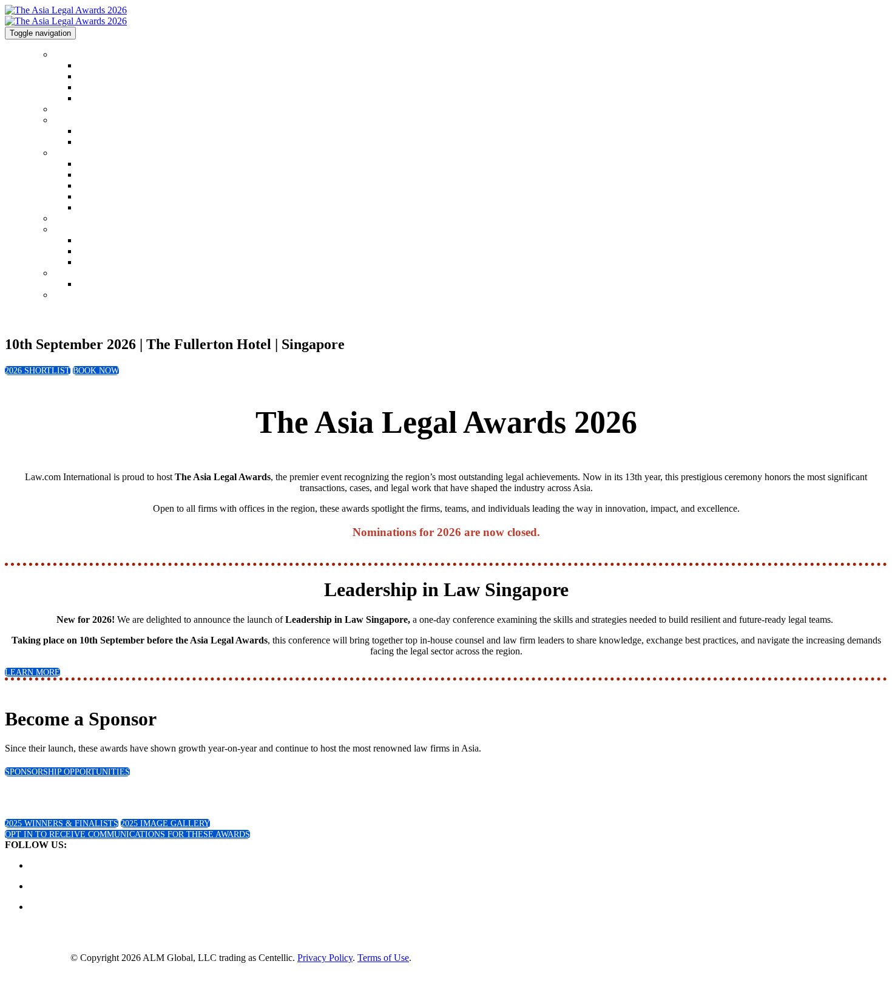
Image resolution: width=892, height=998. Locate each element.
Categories (71, 153)
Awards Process (104, 207)
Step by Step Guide (111, 197)
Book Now (71, 295)
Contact (91, 87)
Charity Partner (104, 262)
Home (63, 54)
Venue (63, 218)
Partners (92, 251)
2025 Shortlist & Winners (97, 120)
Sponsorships (75, 229)
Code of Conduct (107, 76)
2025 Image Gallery (112, 142)
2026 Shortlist (77, 109)
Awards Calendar (107, 98)
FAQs (87, 175)
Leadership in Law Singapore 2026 (138, 284)
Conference (72, 273)
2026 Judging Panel (111, 186)
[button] (37, 370)
